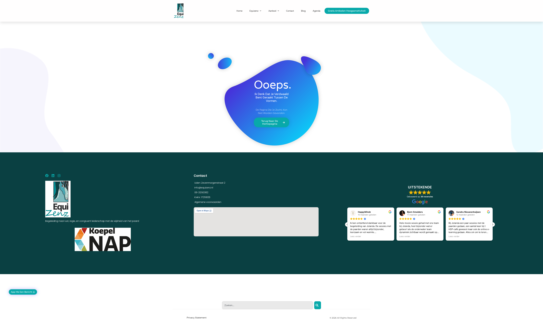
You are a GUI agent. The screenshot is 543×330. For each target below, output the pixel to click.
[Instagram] (59, 175)
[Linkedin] (53, 175)
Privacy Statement (196, 317)
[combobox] (267, 305)
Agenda (316, 11)
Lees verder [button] (355, 236)
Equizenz (253, 11)
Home (239, 11)
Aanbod (272, 11)
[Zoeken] (317, 305)
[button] (493, 224)
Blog (303, 11)
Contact (290, 11)
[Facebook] (47, 175)
